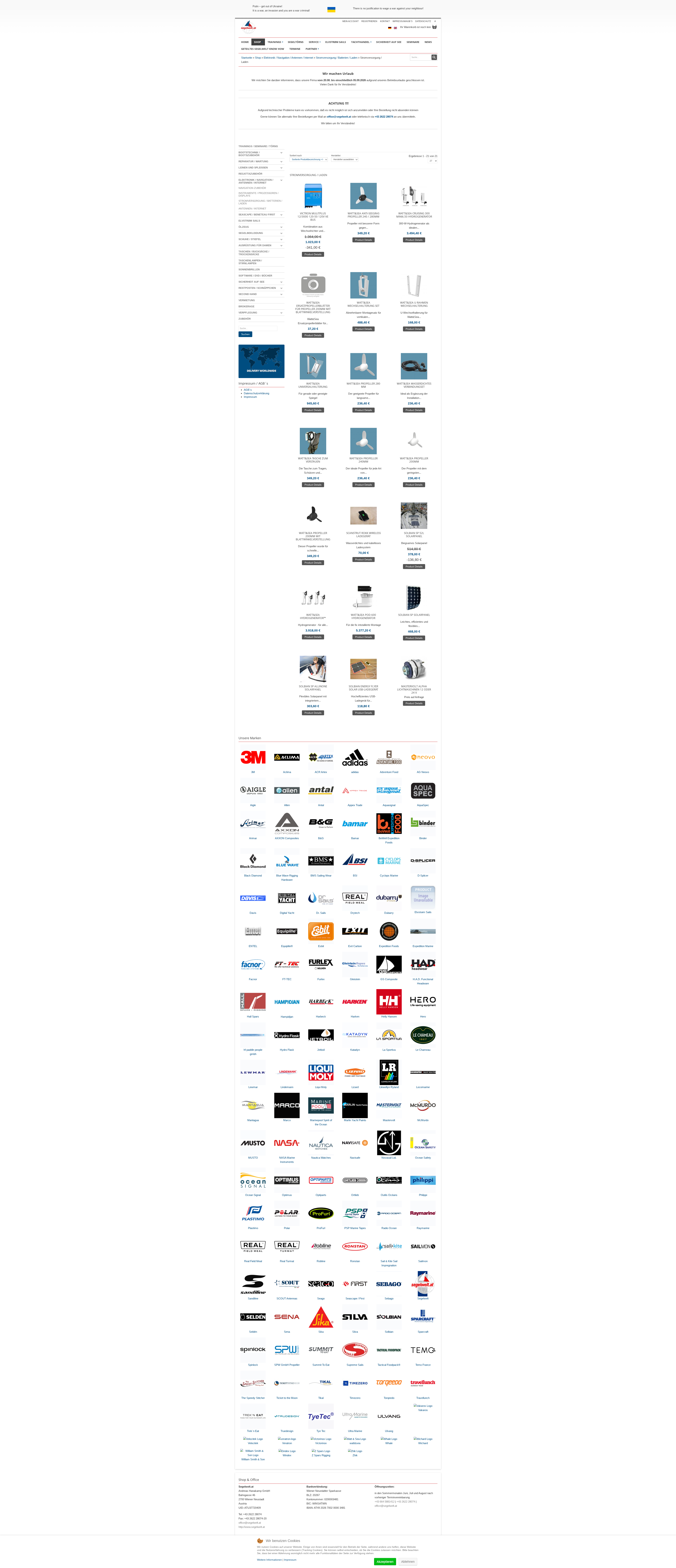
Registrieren (369, 21)
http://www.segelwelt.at (252, 1526)
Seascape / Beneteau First (257, 214)
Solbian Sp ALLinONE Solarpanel (313, 688)
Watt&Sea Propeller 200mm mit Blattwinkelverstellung (313, 536)
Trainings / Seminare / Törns (258, 146)
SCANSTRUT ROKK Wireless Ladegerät (363, 534)
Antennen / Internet (252, 208)
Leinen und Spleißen (253, 167)
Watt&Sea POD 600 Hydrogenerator (363, 616)
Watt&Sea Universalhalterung (312, 385)
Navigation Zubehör (252, 188)
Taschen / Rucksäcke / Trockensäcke (254, 253)
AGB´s (248, 389)
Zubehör (245, 318)
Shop (258, 57)
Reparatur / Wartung (253, 161)
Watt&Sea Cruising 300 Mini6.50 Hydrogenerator (414, 215)
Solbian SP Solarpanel (414, 614)
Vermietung (247, 300)
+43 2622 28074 (384, 116)
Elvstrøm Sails (249, 220)
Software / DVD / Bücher (255, 275)
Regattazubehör (250, 173)
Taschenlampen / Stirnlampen (250, 262)
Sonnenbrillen (249, 269)
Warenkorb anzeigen (434, 27)
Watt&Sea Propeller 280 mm (363, 385)
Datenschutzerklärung (256, 393)
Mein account (350, 21)
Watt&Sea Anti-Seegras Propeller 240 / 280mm (363, 215)
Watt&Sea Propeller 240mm (363, 460)
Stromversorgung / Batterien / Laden (336, 57)
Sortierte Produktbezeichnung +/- (307, 159)
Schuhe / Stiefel (250, 239)
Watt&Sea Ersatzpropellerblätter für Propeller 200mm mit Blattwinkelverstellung (313, 307)
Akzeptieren (385, 1561)
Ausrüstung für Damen (255, 245)
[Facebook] (435, 21)
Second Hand (248, 294)
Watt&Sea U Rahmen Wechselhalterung (414, 304)
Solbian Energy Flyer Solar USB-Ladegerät (363, 688)
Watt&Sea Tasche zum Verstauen (313, 460)
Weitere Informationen (269, 1559)
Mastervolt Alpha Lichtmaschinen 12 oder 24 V (414, 689)
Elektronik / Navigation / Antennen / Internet (288, 57)
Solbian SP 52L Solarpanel (414, 534)
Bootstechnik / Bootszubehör (249, 154)
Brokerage (246, 306)
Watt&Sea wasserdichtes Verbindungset (414, 385)
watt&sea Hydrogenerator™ (313, 616)
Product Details (313, 254)
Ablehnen (408, 1561)
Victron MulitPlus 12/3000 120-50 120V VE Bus (313, 216)
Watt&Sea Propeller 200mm (414, 460)
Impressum (250, 396)
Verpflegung (248, 312)
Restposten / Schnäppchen (257, 288)
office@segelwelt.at (339, 116)
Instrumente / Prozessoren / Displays (258, 194)
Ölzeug (244, 226)
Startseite (246, 57)
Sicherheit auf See (251, 281)
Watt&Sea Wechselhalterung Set (363, 304)
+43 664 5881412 (385, 1501)
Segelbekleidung (251, 233)
